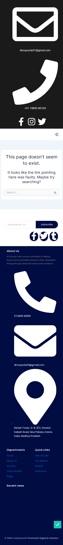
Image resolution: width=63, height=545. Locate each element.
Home (10, 455)
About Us (12, 460)
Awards (39, 465)
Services (11, 465)
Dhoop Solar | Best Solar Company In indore (31, 500)
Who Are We (42, 455)
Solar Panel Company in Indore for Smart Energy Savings (29, 521)
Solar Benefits (14, 471)
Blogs (10, 476)
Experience (41, 471)
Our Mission (41, 460)
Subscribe (47, 224)
